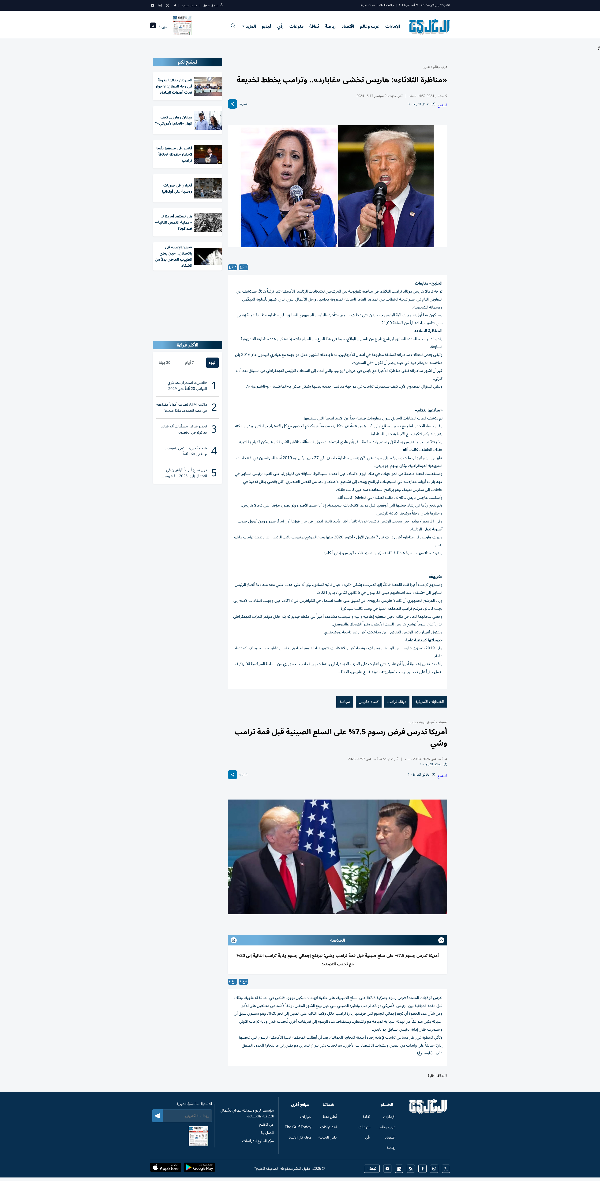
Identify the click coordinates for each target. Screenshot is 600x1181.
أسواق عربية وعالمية (422, 722)
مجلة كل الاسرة (300, 1137)
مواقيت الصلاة (386, 5)
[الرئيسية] (428, 1113)
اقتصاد (347, 26)
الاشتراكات (328, 1127)
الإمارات (392, 26)
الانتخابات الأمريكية (429, 702)
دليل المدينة (328, 1137)
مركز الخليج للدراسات (258, 1141)
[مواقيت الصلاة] (153, 27)
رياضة (330, 26)
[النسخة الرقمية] (182, 26)
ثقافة (314, 26)
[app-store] (165, 1169)
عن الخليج (266, 1124)
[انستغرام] (160, 5)
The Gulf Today (298, 1127)
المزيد (251, 26)
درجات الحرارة (368, 5)
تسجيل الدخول (210, 5)
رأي (280, 26)
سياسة (344, 702)
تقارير (426, 66)
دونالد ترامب (396, 702)
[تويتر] (167, 5)
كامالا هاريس (369, 702)
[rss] (411, 1169)
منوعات (296, 26)
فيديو (266, 26)
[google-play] (199, 1169)
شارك (243, 104)
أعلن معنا (330, 1117)
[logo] (429, 27)
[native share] (232, 104)
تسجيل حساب (189, 5)
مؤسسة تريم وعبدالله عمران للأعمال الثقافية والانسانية (247, 1113)
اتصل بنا (267, 1133)
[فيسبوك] (175, 5)
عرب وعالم (369, 26)
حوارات (305, 1117)
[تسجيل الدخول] (222, 5)
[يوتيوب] (152, 5)
